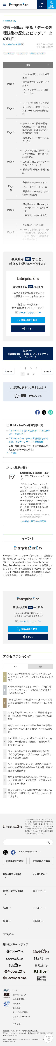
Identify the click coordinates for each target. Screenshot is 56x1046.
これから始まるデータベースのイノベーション (35, 163)
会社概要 (16, 1007)
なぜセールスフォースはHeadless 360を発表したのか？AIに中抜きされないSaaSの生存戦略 (30, 728)
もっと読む (11, 452)
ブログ (7, 934)
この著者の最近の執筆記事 (33, 521)
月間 (40, 666)
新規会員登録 (29, 320)
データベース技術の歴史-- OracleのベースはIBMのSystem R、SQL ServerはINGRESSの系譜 (35, 128)
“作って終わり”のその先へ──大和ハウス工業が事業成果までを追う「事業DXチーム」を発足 (30, 702)
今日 (16, 666)
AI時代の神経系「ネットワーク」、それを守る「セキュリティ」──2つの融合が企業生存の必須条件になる (30, 690)
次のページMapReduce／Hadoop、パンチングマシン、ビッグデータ (28, 354)
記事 (5, 907)
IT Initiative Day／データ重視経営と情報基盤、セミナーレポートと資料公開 (28, 440)
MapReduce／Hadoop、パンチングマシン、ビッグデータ (35, 207)
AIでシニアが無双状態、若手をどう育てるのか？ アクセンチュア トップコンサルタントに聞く (30, 677)
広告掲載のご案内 (41, 861)
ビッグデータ (22, 53)
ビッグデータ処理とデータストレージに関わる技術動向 (35, 110)
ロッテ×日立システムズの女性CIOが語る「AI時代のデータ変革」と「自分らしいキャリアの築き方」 (30, 793)
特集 (5, 921)
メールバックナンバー (30, 312)
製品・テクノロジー (37, 53)
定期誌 (36, 921)
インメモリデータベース (35, 186)
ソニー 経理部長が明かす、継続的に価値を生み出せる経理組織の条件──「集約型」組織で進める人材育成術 (30, 767)
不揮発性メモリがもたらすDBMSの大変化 (35, 193)
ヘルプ (16, 990)
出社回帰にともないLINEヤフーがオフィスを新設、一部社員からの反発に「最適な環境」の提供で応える (30, 741)
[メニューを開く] (4, 4)
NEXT (46, 371)
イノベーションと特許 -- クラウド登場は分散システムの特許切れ (36, 154)
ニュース (38, 891)
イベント (38, 907)
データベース (9, 53)
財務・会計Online (13, 891)
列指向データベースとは (35, 182)
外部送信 (16, 1023)
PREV (9, 371)
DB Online (39, 874)
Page (10, 83)
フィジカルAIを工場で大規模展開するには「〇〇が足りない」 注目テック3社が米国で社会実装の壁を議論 (29, 754)
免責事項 (16, 1003)
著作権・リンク (19, 994)
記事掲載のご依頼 (14, 861)
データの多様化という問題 (36, 102)
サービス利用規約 (20, 1012)
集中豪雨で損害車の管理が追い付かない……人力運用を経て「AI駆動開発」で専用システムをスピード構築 (30, 780)
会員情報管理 (18, 999)
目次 (28, 64)
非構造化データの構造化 (35, 215)
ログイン (29, 328)
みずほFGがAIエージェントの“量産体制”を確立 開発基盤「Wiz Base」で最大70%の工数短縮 (30, 715)
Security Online (12, 874)
